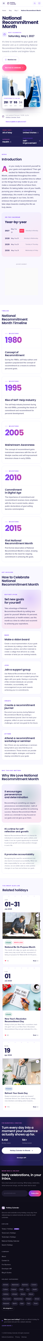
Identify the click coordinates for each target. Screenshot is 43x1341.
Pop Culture (6, 1299)
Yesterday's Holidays (9, 1237)
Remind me (12, 60)
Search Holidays (7, 1245)
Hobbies (5, 1294)
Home (4, 10)
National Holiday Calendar (10, 1241)
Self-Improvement (30, 142)
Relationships (18, 1299)
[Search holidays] (35, 3)
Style (21, 1303)
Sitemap (24, 1337)
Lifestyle (14, 1294)
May (10, 10)
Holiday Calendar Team (13, 117)
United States (29, 133)
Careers (34, 1284)
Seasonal (6, 1303)
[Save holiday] (37, 915)
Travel (35, 1303)
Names (23, 1294)
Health (5, 142)
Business (25, 1284)
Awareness (15, 1284)
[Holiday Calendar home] (11, 3)
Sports (15, 1303)
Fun (28, 1289)
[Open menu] (4, 3)
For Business (6, 1264)
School (37, 1299)
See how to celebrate (13, 68)
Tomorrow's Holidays (9, 1233)
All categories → (8, 1308)
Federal (13, 1289)
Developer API (21, 1158)
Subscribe (35, 1193)
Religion (28, 1299)
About (4, 1256)
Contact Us (5, 1260)
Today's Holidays (10, 1229)
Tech (28, 1303)
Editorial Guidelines (8, 1337)
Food (21, 1289)
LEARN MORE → (7, 1326)
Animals (5, 1284)
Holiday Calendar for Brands (20, 1150)
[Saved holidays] (39, 3)
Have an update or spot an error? (16, 122)
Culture (5, 1289)
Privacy (17, 1337)
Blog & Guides (7, 1272)
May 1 (16, 10)
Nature (31, 1294)
